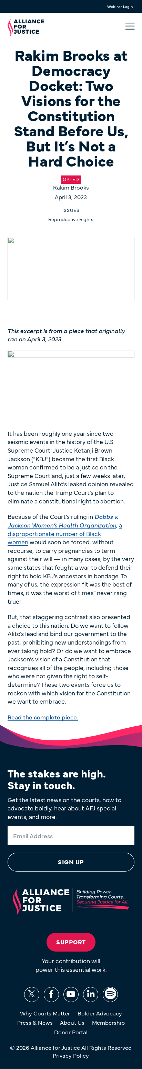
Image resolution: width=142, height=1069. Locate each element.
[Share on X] (31, 994)
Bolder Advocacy (100, 1013)
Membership (108, 1022)
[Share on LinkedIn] (90, 994)
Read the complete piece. (43, 717)
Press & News (35, 1022)
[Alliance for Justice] (26, 28)
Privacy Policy (71, 1055)
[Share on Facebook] (51, 994)
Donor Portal (71, 1032)
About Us (72, 1022)
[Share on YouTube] (71, 994)
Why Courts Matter (45, 1013)
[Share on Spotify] (110, 994)
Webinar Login (120, 6)
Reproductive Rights (70, 219)
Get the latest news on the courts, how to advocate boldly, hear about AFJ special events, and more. (64, 808)
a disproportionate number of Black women (65, 533)
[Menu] (129, 26)
